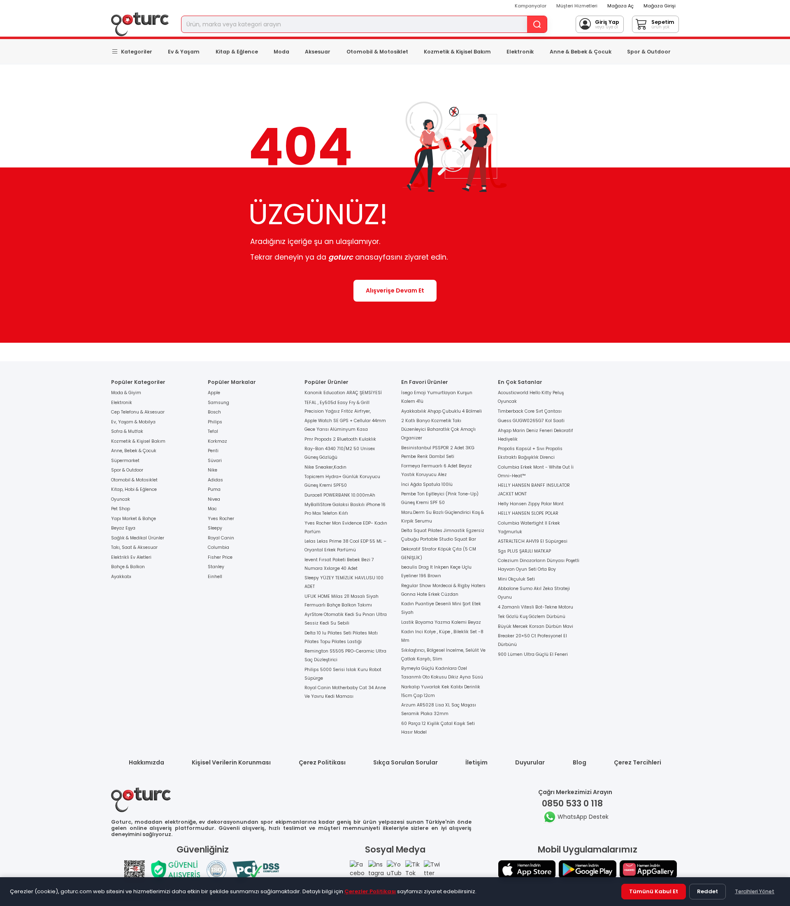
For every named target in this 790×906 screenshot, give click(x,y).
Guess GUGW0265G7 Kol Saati (531, 421)
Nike (212, 470)
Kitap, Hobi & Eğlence (134, 489)
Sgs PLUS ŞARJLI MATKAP (524, 551)
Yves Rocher (221, 519)
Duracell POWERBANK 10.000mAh (339, 495)
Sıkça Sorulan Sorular (405, 762)
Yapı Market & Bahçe (133, 519)
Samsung (218, 403)
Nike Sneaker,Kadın (325, 467)
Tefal (213, 431)
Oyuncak (120, 499)
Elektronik (520, 51)
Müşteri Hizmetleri (576, 5)
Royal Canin (221, 538)
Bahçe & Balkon (128, 567)
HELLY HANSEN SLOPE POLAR (528, 513)
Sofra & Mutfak (127, 431)
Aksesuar (317, 51)
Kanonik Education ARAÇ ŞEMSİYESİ (343, 393)
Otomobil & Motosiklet (377, 51)
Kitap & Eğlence (237, 51)
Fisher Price (220, 557)
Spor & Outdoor (649, 51)
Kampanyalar (530, 5)
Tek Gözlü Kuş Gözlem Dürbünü (531, 616)
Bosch (214, 412)
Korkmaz (217, 441)
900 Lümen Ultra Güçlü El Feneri (533, 654)
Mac (212, 509)
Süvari (215, 461)
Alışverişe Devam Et (395, 290)
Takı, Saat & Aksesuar (134, 547)
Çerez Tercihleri (637, 762)
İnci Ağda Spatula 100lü (427, 484)
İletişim (476, 762)
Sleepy (215, 528)
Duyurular (530, 762)
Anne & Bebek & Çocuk (580, 51)
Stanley (216, 567)
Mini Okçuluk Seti (516, 579)
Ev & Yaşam (184, 51)
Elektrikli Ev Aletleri (131, 557)
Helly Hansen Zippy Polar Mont (531, 504)
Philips (215, 422)
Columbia (218, 547)
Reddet (707, 891)
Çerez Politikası (322, 762)
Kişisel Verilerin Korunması (231, 762)
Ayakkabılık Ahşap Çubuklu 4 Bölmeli (441, 411)
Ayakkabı (121, 577)
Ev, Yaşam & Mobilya (133, 422)
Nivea (214, 499)
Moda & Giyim (126, 393)
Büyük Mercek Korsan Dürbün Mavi (535, 626)
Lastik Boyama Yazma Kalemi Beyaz (441, 622)
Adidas (215, 480)
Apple (214, 393)
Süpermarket (125, 461)
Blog (579, 762)
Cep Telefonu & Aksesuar (138, 412)
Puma (214, 489)
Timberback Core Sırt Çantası (530, 411)
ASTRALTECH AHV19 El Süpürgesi (532, 541)
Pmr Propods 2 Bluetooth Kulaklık (340, 439)
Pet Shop (120, 509)
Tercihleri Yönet (754, 891)
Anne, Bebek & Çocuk (133, 451)
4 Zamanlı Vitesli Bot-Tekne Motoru (535, 607)
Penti (213, 451)
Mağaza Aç (620, 5)
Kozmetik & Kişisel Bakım (457, 51)
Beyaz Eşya (123, 528)
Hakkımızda (146, 762)
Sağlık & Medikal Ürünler (137, 538)
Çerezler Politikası (370, 891)
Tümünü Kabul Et (653, 891)
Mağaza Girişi (660, 5)
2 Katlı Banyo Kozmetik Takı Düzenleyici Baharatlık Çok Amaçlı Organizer (438, 429)
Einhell (215, 577)
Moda (281, 51)
